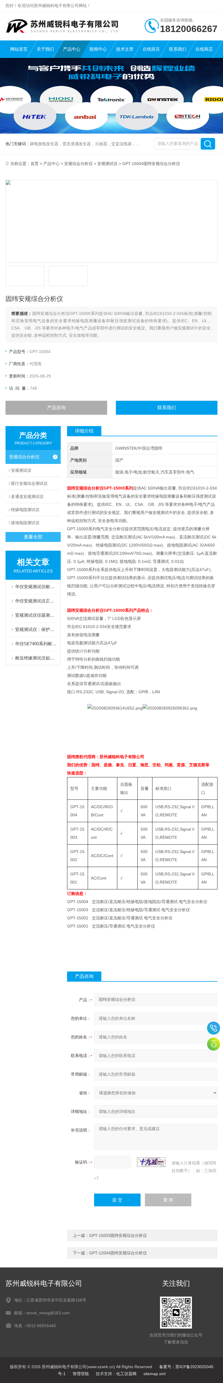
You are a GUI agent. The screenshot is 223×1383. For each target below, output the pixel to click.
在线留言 (151, 49)
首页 (34, 163)
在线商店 (204, 49)
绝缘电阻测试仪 (25, 509)
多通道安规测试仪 (27, 496)
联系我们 (177, 49)
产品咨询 (56, 407)
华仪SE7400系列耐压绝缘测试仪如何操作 (36, 643)
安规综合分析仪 (78, 163)
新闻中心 (98, 49)
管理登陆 (81, 1373)
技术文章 (125, 49)
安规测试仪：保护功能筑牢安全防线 (36, 629)
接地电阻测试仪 (25, 522)
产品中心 (71, 49)
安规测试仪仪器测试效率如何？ (36, 615)
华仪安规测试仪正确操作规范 (36, 600)
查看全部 (33, 536)
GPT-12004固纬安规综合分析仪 (118, 1253)
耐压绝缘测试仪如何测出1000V (36, 657)
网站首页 (19, 49)
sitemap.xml (154, 1373)
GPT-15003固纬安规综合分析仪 (118, 1235)
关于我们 (45, 49)
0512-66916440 (213, 1028)
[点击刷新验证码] (151, 1162)
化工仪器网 (126, 1373)
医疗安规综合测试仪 (29, 483)
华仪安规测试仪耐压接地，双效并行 (36, 586)
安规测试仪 (107, 163)
